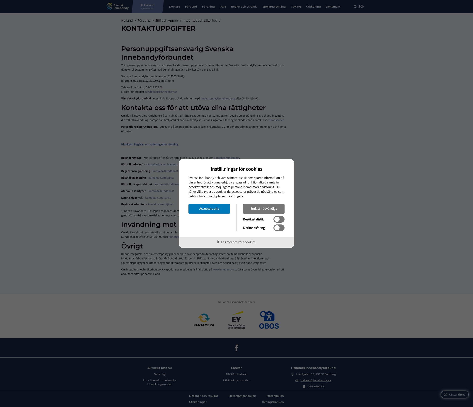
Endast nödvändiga (264, 208)
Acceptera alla (209, 208)
